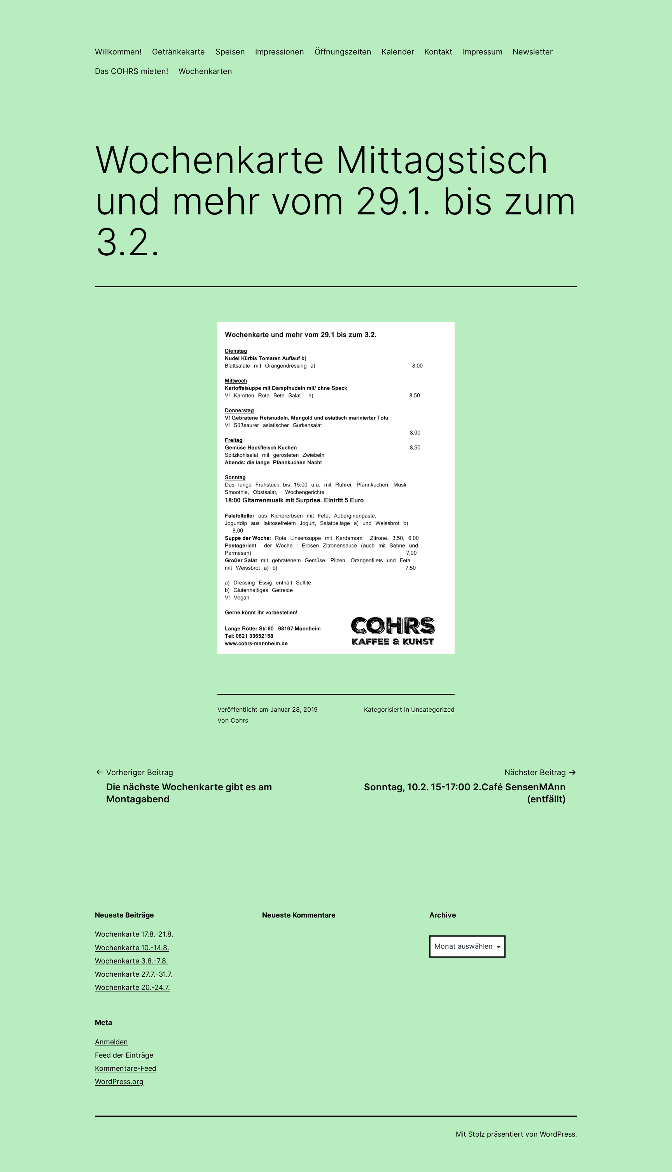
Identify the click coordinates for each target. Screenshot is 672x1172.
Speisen (230, 51)
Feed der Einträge (124, 1055)
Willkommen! (118, 51)
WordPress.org (119, 1081)
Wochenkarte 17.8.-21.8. (134, 934)
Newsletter (533, 51)
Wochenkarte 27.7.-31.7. (134, 974)
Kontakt (438, 51)
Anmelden (111, 1042)
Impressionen (279, 51)
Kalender (398, 51)
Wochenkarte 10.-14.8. (132, 948)
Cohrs (239, 720)
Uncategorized (433, 709)
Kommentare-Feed (125, 1068)
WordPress (557, 1134)
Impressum (482, 51)
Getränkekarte (178, 51)
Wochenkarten (205, 71)
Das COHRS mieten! (131, 71)
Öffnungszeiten (343, 51)
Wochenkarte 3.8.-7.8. (131, 961)
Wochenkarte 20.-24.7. (132, 987)
